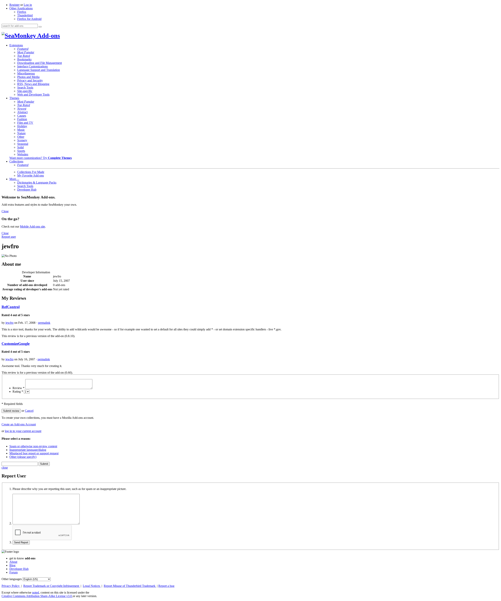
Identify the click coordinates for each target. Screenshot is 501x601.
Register (14, 4)
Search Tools (25, 87)
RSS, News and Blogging (33, 84)
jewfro (9, 322)
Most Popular (25, 52)
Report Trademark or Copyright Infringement (51, 586)
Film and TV (25, 122)
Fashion (22, 119)
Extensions (16, 45)
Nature (21, 133)
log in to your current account (23, 431)
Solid (20, 147)
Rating (18, 391)
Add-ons (48, 35)
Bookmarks (24, 59)
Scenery (22, 140)
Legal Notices (92, 586)
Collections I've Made (30, 172)
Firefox (21, 11)
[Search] (40, 26)
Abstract (22, 112)
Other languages (12, 579)
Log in (28, 4)
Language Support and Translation (38, 70)
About (13, 561)
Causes (21, 115)
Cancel (29, 410)
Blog (12, 565)
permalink (44, 322)
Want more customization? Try (40, 158)
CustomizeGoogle (16, 344)
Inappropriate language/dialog (27, 449)
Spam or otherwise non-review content (33, 446)
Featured (22, 48)
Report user (9, 236)
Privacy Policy (11, 586)
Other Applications (21, 8)
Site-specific (24, 91)
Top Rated (23, 55)
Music (21, 129)
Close (5, 211)
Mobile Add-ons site (32, 226)
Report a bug (166, 586)
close (5, 467)
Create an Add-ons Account (19, 424)
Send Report (21, 542)
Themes (14, 98)
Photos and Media (28, 77)
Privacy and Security (30, 80)
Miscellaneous (26, 73)
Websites (22, 154)
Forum (13, 572)
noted (35, 592)
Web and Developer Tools (33, 94)
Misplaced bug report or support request (34, 453)
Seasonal (22, 143)
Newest (21, 108)
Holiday (22, 126)
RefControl (11, 307)
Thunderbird (25, 15)
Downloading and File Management (39, 63)
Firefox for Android (29, 19)
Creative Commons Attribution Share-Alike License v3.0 (37, 596)
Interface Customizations (32, 66)
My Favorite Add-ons (30, 175)
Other (20, 136)
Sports (21, 150)
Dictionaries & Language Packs (36, 182)
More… (14, 179)
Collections (16, 161)
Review (18, 388)
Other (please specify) (22, 456)
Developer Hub (26, 189)
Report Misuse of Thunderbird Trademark (130, 586)
